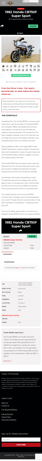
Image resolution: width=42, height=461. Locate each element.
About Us (4, 403)
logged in (17, 268)
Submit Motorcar (7, 414)
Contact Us (5, 405)
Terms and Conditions (8, 420)
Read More (7, 361)
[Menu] (3, 3)
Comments (7, 254)
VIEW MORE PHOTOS (21, 75)
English (27, 1)
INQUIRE (33, 26)
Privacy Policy (6, 417)
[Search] (37, 3)
